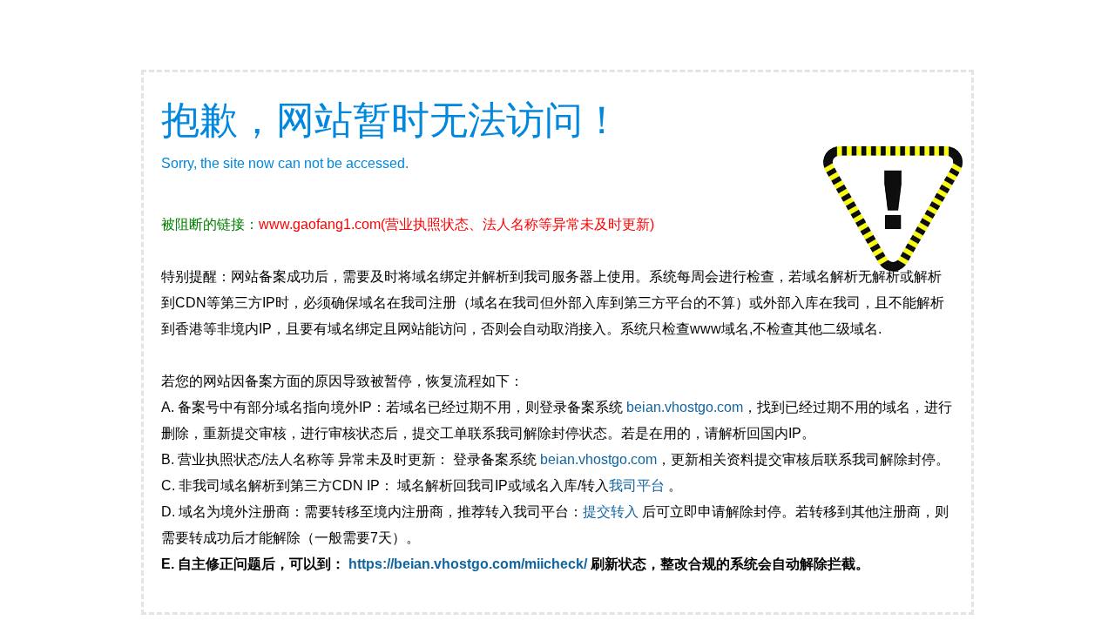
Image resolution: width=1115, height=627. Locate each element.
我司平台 (638, 485)
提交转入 (611, 511)
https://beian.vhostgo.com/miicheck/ (467, 563)
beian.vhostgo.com (684, 407)
